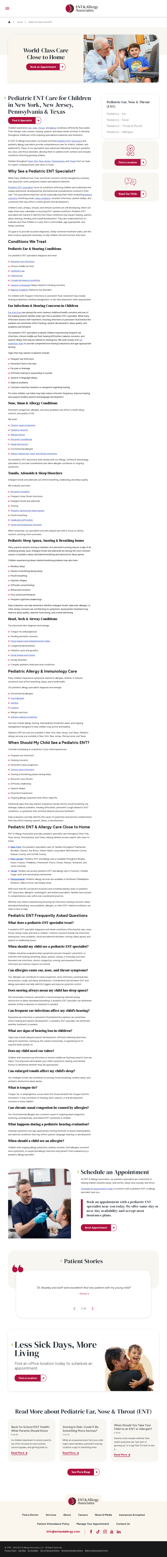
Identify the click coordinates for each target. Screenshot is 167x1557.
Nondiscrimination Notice (72, 1550)
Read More (17, 1452)
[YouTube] (112, 1532)
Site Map (22, 1550)
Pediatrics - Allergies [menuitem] (120, 132)
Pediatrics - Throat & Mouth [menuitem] (124, 126)
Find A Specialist (22, 120)
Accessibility (33, 1550)
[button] (7, 8)
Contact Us (123, 1523)
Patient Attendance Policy (53, 1523)
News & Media (103, 1514)
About (67, 1514)
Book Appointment (96, 1227)
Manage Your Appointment (93, 1523)
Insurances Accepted (132, 1514)
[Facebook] (91, 1532)
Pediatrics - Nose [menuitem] (118, 120)
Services (20, 22)
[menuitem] (30, 1514)
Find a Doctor (30, 1514)
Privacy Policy (10, 1550)
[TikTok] (98, 1532)
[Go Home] (10, 22)
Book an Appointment (43, 66)
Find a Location (28, 1378)
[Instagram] (105, 1532)
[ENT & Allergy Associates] (81, 8)
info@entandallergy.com (63, 1531)
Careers (83, 1514)
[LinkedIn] (119, 1532)
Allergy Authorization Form (96, 1550)
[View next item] (92, 1308)
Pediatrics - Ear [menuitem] (116, 114)
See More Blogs (81, 1472)
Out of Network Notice (49, 1550)
